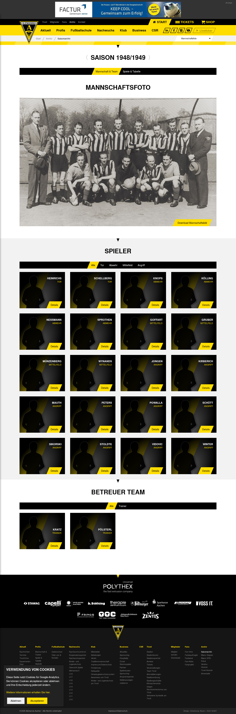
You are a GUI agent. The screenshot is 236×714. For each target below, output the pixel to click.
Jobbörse (124, 683)
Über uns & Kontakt (56, 656)
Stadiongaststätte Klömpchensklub (154, 682)
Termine (23, 655)
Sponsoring (124, 655)
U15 (71, 683)
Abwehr (113, 265)
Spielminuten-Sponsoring (125, 672)
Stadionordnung (153, 677)
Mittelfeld (128, 265)
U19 (71, 673)
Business (139, 30)
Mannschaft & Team (107, 71)
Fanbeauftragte (191, 655)
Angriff (141, 265)
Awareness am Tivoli (99, 677)
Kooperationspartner (77, 655)
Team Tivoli (151, 670)
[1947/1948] (87, 57)
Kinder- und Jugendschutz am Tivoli (102, 682)
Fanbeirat (189, 658)
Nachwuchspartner (77, 658)
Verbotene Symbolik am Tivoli (156, 697)
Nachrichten (25, 651)
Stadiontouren (152, 655)
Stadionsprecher (154, 658)
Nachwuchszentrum (77, 651)
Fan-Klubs (189, 661)
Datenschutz (57, 651)
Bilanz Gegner (207, 655)
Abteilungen (96, 655)
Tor (102, 265)
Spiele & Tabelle (131, 71)
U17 (71, 676)
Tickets (150, 664)
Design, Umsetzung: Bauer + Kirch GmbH (199, 711)
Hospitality (124, 658)
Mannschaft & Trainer (41, 653)
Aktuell (45, 30)
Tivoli (44, 22)
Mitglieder (54, 22)
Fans (64, 22)
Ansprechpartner (127, 676)
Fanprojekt (189, 664)
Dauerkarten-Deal (25, 663)
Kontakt (81, 22)
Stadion (150, 651)
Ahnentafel (205, 673)
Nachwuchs (105, 30)
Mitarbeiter (95, 651)
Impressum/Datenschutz (101, 664)
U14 (71, 686)
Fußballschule (81, 30)
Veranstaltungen (153, 667)
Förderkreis (96, 667)
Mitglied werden (174, 653)
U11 (71, 696)
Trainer (122, 506)
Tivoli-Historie (207, 670)
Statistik (38, 663)
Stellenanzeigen (126, 679)
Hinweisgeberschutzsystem (102, 674)
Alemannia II (74, 670)
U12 (71, 693)
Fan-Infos (189, 651)
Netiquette (95, 670)
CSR (155, 30)
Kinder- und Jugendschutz (75, 663)
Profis (60, 30)
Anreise (150, 661)
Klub (123, 30)
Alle (93, 265)
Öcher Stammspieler (125, 663)
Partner (123, 667)
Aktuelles (123, 651)
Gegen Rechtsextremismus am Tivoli (157, 689)
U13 (71, 689)
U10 (71, 699)
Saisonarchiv (206, 651)
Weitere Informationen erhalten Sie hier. (28, 692)
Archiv (72, 22)
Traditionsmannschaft (100, 661)
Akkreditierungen (154, 674)
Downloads (175, 657)
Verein (93, 658)
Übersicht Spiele (76, 667)
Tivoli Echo (24, 658)
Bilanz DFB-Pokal (206, 659)
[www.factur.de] (118, 9)
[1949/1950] (149, 57)
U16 (71, 680)
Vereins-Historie (204, 665)
